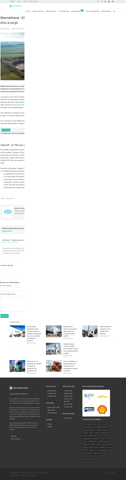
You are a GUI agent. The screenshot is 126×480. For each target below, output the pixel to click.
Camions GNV (68, 396)
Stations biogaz (52, 413)
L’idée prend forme (107, 444)
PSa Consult (110, 447)
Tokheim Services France (90, 456)
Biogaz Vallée (87, 427)
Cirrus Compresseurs (102, 430)
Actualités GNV (51, 391)
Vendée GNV (86, 459)
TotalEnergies (103, 456)
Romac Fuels (93, 450)
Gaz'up (103, 438)
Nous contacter (15, 439)
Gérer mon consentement (29, 475)
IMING (93, 444)
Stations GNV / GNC (53, 407)
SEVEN (111, 450)
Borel (93, 427)
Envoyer (4, 316)
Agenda (13, 1)
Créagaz (85, 432)
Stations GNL (51, 410)
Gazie (108, 438)
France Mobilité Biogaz (89, 435)
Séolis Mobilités (103, 450)
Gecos (85, 441)
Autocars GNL (68, 407)
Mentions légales (15, 475)
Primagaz (102, 447)
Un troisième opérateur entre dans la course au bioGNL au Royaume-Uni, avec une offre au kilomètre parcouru (34, 334)
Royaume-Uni (10, 198)
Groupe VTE (86, 444)
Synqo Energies (87, 453)
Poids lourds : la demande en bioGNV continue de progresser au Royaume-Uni (34, 366)
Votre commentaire (7, 294)
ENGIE (2, 198)
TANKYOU (96, 453)
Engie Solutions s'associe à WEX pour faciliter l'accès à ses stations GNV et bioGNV (70, 348)
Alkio (94, 424)
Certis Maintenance (88, 430)
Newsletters (34, 1)
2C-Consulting (87, 424)
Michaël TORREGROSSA (21, 28)
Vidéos (19, 1)
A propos (14, 436)
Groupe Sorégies (102, 441)
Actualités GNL (51, 396)
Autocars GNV (68, 404)
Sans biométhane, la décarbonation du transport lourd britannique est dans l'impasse (70, 366)
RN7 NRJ (85, 450)
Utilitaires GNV (68, 393)
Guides (25, 1)
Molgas (85, 447)
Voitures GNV (68, 391)
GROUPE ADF (92, 441)
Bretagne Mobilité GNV (103, 427)
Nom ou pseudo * (6, 285)
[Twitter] (101, 1)
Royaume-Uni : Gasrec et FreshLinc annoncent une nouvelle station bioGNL (70, 331)
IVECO (98, 444)
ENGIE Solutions (19, 208)
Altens (99, 424)
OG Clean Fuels (93, 447)
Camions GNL (68, 399)
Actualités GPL (51, 393)
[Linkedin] (105, 1)
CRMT (91, 432)
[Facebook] (98, 1)
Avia (104, 424)
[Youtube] (109, 1)
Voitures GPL (68, 418)
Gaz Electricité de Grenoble (91, 438)
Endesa (97, 432)
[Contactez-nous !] (113, 1)
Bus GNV (66, 401)
